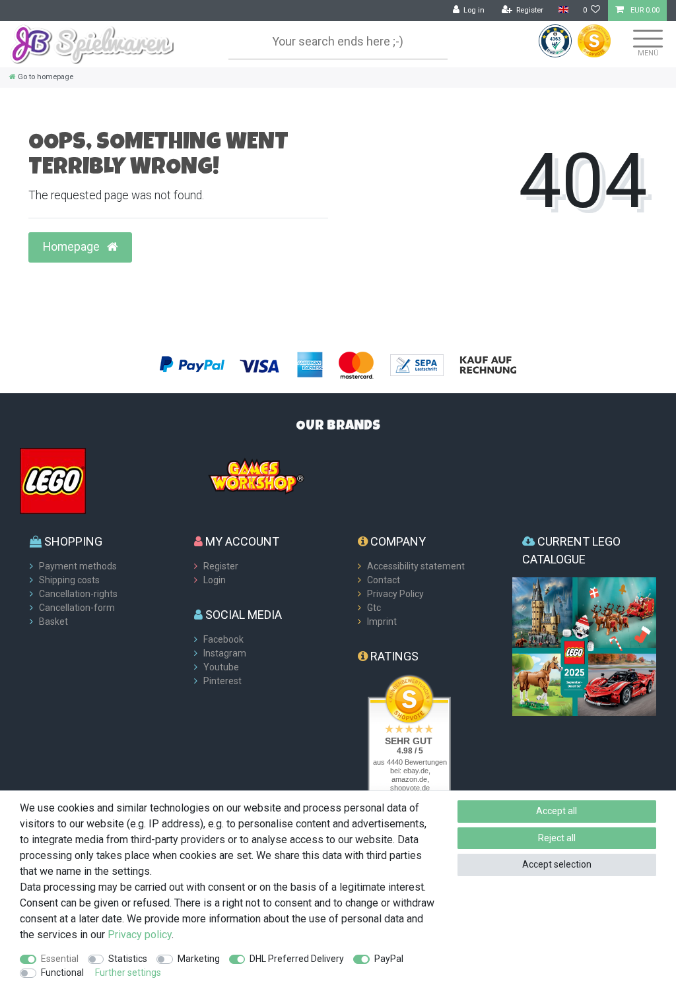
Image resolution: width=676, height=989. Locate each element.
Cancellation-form (77, 607)
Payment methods (78, 566)
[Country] (563, 10)
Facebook (223, 639)
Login (214, 580)
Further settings (128, 972)
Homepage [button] (72, 246)
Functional (62, 972)
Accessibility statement (416, 566)
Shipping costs (69, 580)
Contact (383, 580)
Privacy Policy (395, 594)
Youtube (221, 667)
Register (220, 566)
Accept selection (557, 864)
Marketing (199, 958)
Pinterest (222, 681)
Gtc (374, 607)
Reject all (557, 838)
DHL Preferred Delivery (297, 958)
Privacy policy (140, 934)
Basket (53, 621)
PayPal (388, 958)
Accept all (556, 811)
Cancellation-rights (78, 594)
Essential (60, 958)
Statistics (127, 958)
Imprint (382, 621)
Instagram (224, 653)
